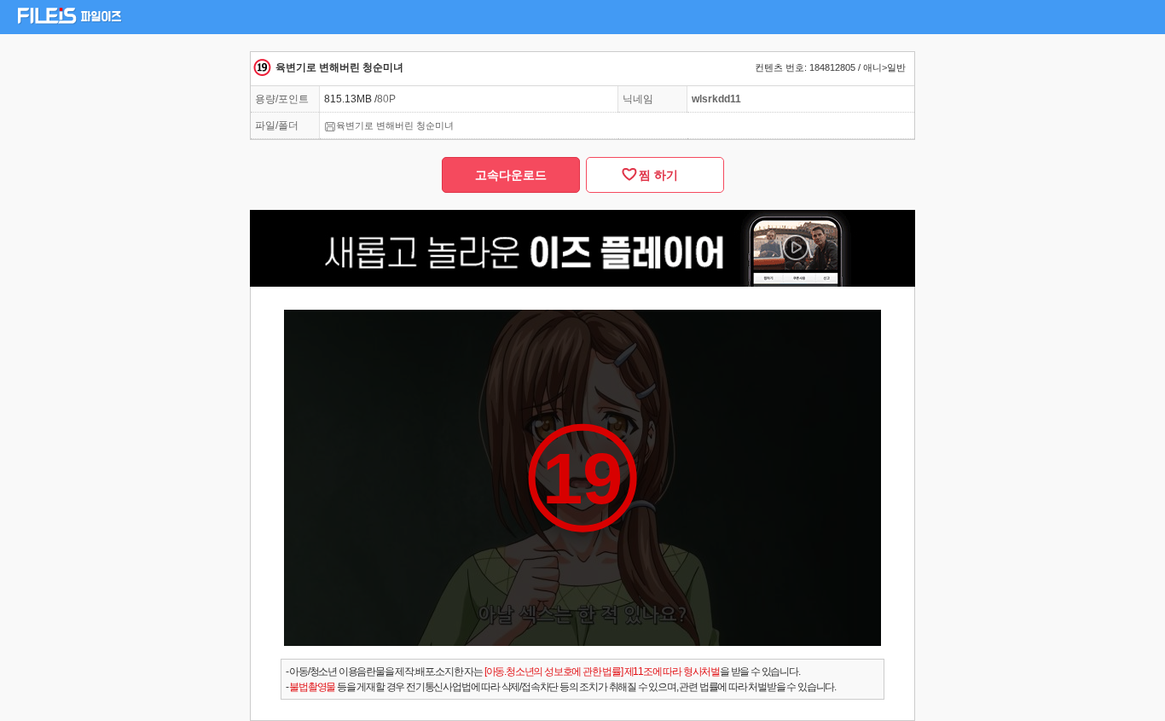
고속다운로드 (511, 175)
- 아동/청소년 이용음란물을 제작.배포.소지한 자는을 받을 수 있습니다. (543, 671)
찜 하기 (655, 175)
